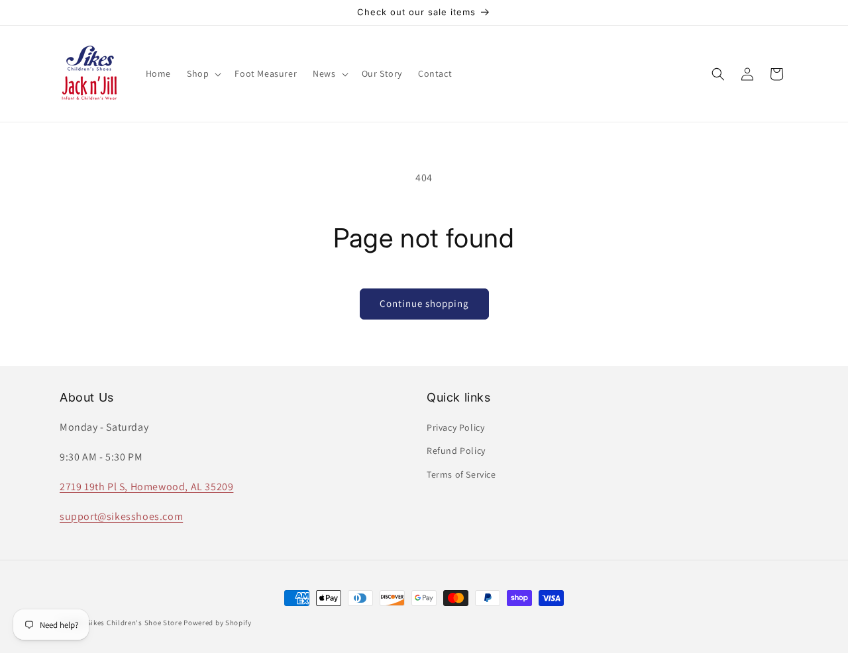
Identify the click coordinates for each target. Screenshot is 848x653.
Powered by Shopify (218, 622)
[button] (203, 73)
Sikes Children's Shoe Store (134, 622)
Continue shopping (424, 303)
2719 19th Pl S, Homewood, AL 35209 (146, 487)
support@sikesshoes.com (121, 516)
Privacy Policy (455, 427)
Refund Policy (456, 451)
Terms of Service (461, 474)
